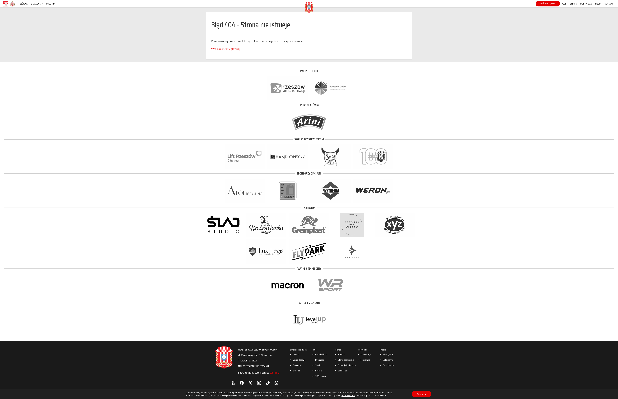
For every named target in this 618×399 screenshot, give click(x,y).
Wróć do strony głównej (225, 48)
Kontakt (609, 4)
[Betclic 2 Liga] (5, 6)
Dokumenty (388, 360)
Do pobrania (388, 365)
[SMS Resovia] (12, 6)
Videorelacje (365, 354)
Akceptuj (421, 394)
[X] (250, 383)
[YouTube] (233, 383)
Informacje (319, 360)
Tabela (296, 354)
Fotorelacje (365, 360)
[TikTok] (268, 383)
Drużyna (50, 4)
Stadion (318, 365)
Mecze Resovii (299, 360)
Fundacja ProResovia (347, 365)
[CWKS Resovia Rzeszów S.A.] (309, 12)
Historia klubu (321, 354)
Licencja (318, 370)
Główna (24, 4)
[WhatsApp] (276, 383)
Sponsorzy (342, 370)
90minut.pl (275, 373)
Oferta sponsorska (346, 360)
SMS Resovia (320, 376)
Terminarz (297, 365)
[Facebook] (242, 383)
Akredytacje (388, 354)
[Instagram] (259, 383)
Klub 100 (341, 354)
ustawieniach (348, 395)
